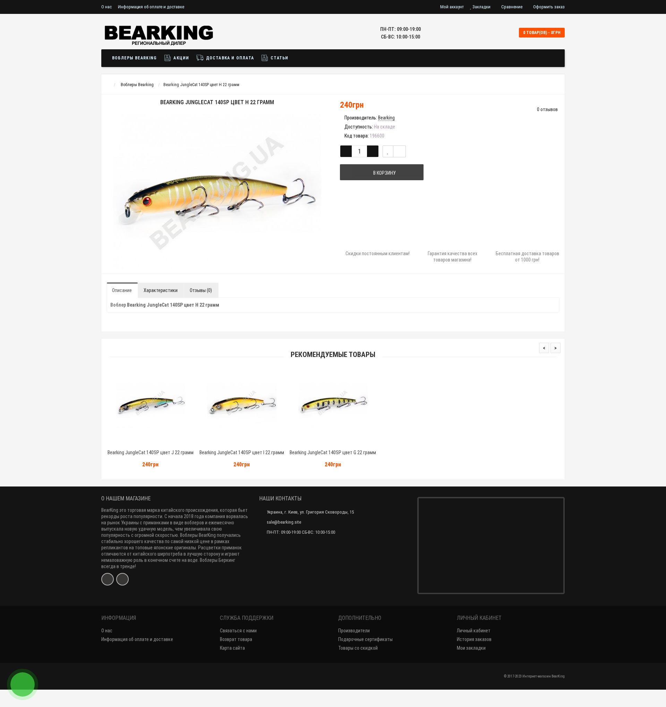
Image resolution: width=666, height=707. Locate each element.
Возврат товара (236, 639)
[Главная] (107, 85)
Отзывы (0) (201, 290)
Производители (354, 630)
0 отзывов (547, 109)
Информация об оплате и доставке (151, 6)
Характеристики (161, 290)
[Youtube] (122, 579)
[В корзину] (134, 443)
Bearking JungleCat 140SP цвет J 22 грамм (151, 452)
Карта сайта (232, 648)
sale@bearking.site (284, 522)
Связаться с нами (238, 630)
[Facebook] (107, 579)
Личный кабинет (473, 630)
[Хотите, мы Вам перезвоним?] (22, 684)
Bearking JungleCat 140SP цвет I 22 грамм (241, 452)
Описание (122, 290)
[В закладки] (388, 151)
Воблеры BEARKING (134, 58)
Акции (180, 58)
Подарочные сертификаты (365, 639)
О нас (106, 6)
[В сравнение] (399, 151)
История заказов (474, 639)
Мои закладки (471, 648)
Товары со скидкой (358, 648)
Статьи (278, 58)
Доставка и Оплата (229, 58)
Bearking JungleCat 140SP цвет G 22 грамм (333, 452)
